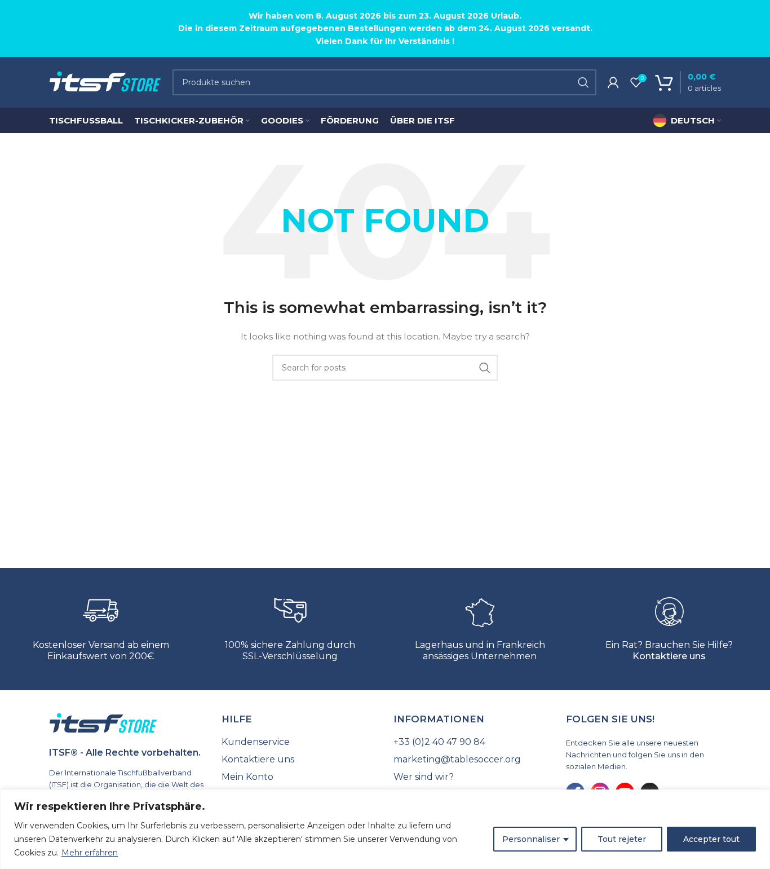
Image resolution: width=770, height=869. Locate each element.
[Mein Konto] (613, 82)
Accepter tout (711, 839)
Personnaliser (531, 839)
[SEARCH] (583, 82)
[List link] (299, 742)
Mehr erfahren (89, 853)
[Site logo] (105, 82)
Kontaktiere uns (669, 656)
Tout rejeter (622, 839)
